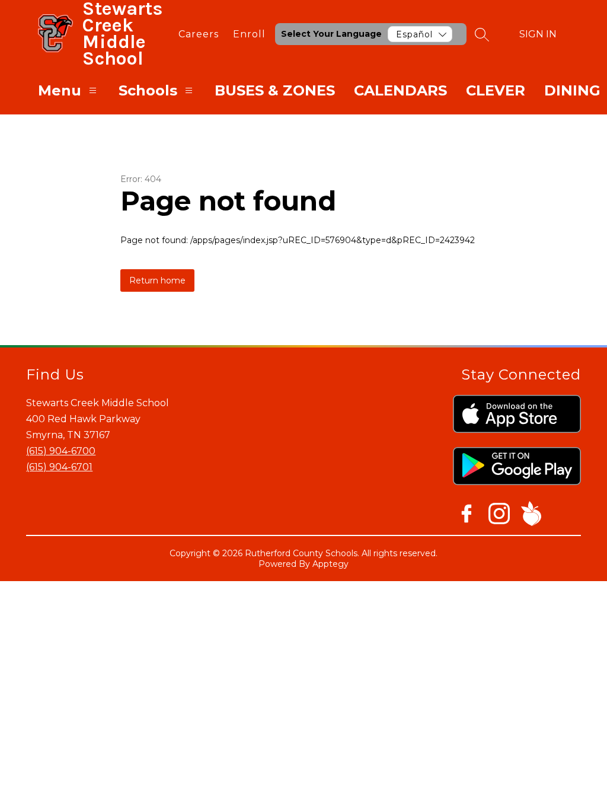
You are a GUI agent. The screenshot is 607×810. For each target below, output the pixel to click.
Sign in (538, 34)
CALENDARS (400, 90)
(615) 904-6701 (59, 467)
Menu (59, 90)
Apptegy (330, 564)
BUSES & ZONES (275, 90)
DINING (572, 90)
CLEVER (495, 90)
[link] (198, 34)
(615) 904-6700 (60, 451)
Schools (148, 90)
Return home (157, 280)
